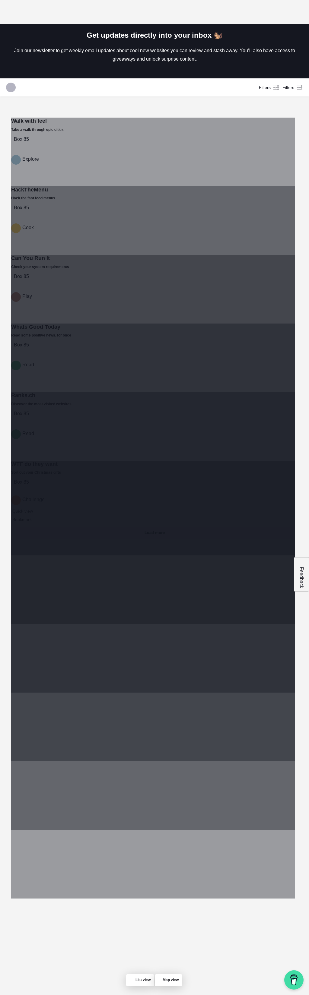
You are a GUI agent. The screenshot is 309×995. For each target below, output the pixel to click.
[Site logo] (46, 12)
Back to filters (158, 313)
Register (283, 11)
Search (232, 141)
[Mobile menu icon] (9, 12)
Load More (176, 343)
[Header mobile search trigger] (300, 12)
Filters (265, 87)
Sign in (262, 11)
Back (96, 141)
